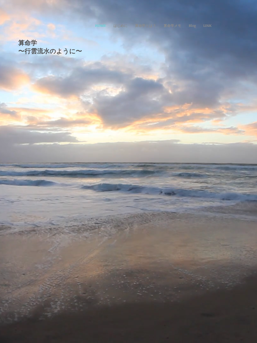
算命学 (27, 42)
